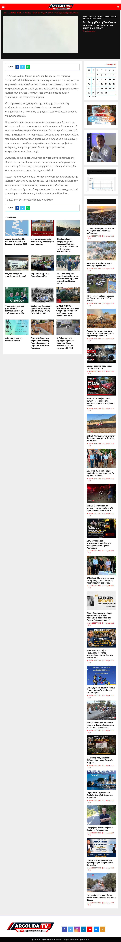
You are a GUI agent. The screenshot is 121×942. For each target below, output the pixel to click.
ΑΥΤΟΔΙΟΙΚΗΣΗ (99, 16)
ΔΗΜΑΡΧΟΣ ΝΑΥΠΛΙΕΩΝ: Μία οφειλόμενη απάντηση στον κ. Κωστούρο (100, 862)
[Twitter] (70, 929)
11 (110, 79)
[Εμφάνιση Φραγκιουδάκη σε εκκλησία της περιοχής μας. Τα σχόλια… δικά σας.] (101, 458)
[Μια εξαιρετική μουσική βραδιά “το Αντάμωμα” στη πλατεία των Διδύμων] (101, 675)
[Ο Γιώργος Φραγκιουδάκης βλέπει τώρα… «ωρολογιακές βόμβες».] (101, 745)
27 (89, 93)
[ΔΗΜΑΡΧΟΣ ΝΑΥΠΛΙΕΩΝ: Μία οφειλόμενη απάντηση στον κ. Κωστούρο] (101, 847)
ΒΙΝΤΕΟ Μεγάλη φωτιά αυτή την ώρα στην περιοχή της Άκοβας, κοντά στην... (101, 438)
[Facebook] (64, 929)
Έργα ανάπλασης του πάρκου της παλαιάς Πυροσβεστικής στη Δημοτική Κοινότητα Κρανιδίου (40, 343)
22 (98, 88)
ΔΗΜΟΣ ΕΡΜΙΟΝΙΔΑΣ (63, 2)
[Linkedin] (83, 929)
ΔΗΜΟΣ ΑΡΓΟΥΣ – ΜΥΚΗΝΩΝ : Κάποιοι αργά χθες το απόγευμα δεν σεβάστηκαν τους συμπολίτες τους (67, 311)
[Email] (96, 929)
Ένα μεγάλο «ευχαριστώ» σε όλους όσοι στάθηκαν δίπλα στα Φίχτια (101, 897)
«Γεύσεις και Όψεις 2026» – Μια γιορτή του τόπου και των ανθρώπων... (101, 230)
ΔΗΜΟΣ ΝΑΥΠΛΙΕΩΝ (47, 2)
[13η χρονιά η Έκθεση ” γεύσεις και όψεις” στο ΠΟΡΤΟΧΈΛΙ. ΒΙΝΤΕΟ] (101, 283)
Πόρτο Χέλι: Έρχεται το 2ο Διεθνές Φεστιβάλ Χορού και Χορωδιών (100, 795)
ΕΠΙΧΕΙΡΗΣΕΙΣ (97, 19)
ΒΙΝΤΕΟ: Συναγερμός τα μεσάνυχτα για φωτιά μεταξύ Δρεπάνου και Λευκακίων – (100, 508)
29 (98, 93)
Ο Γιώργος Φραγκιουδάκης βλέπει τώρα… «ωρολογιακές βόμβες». (100, 760)
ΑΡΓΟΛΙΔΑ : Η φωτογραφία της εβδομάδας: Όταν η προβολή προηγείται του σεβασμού (100, 580)
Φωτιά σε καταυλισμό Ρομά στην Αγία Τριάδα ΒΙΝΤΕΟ (99, 264)
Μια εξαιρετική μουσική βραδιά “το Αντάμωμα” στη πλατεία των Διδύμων (101, 690)
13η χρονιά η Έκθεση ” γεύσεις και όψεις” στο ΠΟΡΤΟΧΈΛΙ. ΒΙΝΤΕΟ (100, 298)
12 (114, 79)
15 (98, 84)
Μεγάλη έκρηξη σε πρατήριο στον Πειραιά (15, 275)
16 (102, 84)
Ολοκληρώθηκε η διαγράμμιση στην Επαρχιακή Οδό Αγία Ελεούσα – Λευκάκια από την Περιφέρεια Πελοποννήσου (67, 245)
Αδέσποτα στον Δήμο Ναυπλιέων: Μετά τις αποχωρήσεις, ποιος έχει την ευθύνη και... (100, 654)
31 (106, 93)
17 (106, 84)
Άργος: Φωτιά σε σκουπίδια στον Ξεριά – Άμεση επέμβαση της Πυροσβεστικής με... (100, 333)
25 (110, 88)
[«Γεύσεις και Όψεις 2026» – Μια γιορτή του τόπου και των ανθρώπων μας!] (101, 215)
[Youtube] (89, 929)
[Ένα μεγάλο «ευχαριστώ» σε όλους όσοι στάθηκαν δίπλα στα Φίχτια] (101, 882)
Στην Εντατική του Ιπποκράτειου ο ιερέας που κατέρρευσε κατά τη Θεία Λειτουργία (99, 544)
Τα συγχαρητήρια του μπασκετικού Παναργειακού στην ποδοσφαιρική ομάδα (14, 309)
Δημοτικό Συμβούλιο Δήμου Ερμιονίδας (40, 275)
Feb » (94, 96)
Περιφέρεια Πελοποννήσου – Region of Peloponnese (100, 829)
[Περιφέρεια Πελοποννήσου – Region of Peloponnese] (101, 815)
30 (102, 93)
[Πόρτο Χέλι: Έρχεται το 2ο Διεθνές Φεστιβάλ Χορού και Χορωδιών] (101, 780)
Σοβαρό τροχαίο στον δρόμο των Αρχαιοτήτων (99, 367)
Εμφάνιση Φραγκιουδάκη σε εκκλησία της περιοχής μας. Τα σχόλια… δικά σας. (100, 473)
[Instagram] (77, 929)
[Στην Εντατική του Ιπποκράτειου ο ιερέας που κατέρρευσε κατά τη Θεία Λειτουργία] (101, 528)
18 (110, 84)
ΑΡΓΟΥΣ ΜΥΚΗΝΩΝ (78, 2)
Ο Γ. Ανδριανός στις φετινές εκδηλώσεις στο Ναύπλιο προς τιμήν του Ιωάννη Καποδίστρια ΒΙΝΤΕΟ (67, 279)
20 (89, 88)
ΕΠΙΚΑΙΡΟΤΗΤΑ (87, 19)
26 (114, 88)
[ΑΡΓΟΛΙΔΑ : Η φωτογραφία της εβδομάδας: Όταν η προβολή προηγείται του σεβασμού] (101, 565)
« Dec (89, 96)
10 (106, 79)
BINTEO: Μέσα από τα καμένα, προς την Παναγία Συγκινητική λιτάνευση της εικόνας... (100, 725)
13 (89, 84)
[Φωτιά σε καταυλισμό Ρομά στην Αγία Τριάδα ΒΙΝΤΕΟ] (101, 250)
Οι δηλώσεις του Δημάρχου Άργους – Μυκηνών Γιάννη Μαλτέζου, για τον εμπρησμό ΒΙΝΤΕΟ (65, 343)
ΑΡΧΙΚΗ (36, 2)
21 (93, 88)
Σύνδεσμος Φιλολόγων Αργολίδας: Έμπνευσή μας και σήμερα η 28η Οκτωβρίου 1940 (41, 309)
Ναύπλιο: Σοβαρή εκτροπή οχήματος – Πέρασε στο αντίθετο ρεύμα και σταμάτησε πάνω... (101, 402)
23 (102, 88)
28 (93, 93)
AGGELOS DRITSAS (95, 236)
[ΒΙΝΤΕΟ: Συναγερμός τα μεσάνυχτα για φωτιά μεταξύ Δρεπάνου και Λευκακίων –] (101, 493)
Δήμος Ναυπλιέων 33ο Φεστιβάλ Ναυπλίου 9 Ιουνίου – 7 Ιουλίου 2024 (16, 241)
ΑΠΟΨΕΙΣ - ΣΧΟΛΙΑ (88, 16)
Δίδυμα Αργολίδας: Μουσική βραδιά (13, 339)
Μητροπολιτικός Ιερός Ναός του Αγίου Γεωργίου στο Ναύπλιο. (42, 241)
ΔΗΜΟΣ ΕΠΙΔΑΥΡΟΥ (92, 2)
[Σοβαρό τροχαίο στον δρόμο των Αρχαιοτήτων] (101, 353)
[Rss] (102, 929)
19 (114, 84)
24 (106, 88)
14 (93, 84)
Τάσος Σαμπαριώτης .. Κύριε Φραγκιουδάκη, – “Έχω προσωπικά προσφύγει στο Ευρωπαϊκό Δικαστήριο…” (99, 616)
